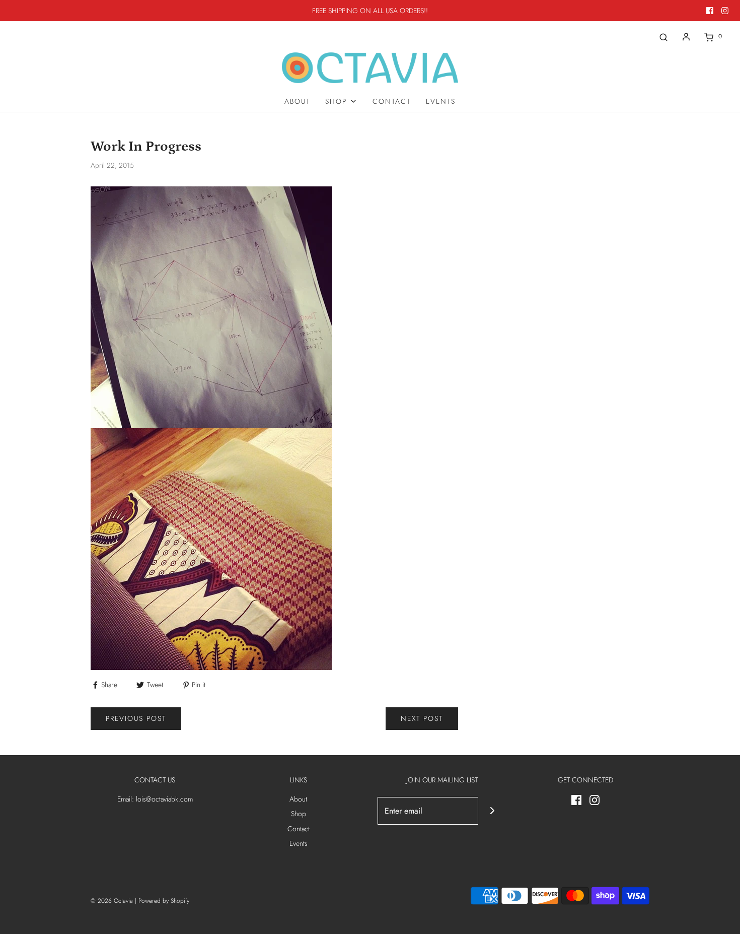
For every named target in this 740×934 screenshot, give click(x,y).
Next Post (422, 718)
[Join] (492, 811)
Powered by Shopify (163, 900)
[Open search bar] (663, 36)
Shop (298, 814)
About (297, 101)
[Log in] (686, 36)
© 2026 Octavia (112, 900)
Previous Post (136, 718)
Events (441, 101)
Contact (392, 101)
